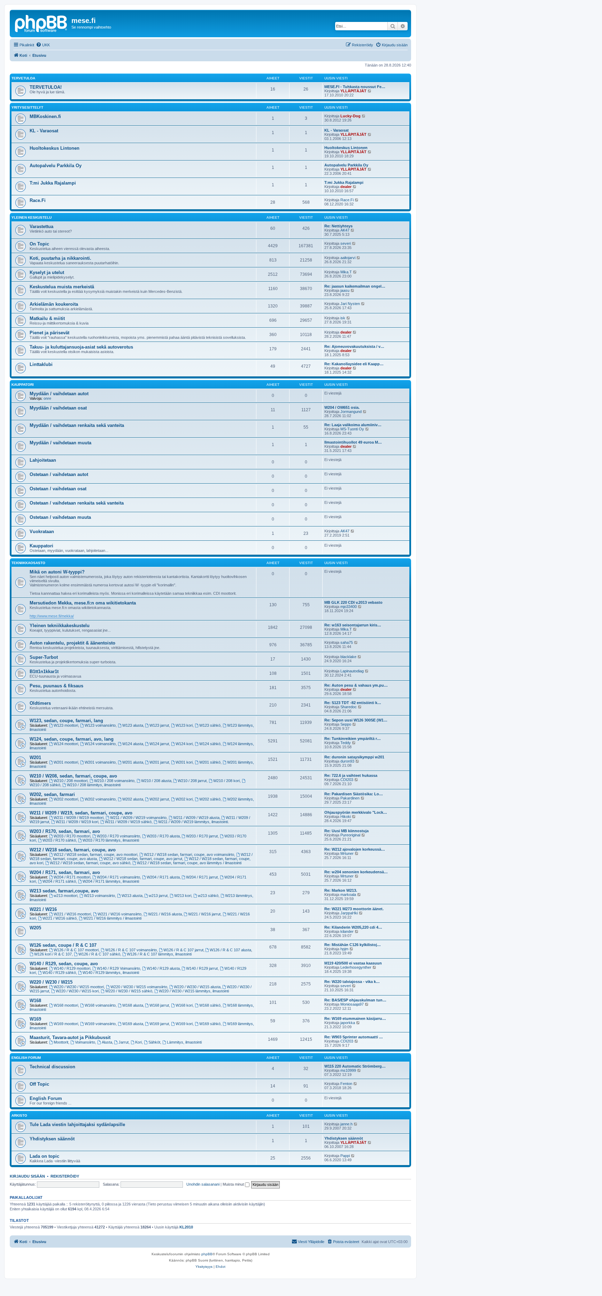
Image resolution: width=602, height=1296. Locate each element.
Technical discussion (52, 1066)
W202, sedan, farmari (52, 794)
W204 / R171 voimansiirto (118, 877)
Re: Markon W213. (340, 890)
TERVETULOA (23, 78)
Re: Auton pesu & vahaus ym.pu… (356, 685)
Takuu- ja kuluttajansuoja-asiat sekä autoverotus (81, 347)
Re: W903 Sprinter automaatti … (353, 1037)
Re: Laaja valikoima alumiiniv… (352, 425)
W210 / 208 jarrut (192, 781)
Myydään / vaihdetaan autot (59, 393)
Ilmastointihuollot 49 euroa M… (353, 442)
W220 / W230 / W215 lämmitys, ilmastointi (194, 991)
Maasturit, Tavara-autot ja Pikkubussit (70, 1037)
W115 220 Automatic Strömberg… (355, 1066)
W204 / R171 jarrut (202, 877)
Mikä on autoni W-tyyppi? (57, 572)
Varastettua (41, 226)
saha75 (346, 642)
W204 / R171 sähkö (59, 881)
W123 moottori (66, 725)
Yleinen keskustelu (31, 217)
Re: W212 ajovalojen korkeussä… (354, 849)
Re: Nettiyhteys (338, 226)
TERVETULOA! (46, 87)
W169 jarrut (159, 1024)
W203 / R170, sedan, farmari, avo (65, 831)
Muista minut (234, 1184)
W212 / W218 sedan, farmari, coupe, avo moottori (95, 854)
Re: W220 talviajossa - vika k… (352, 981)
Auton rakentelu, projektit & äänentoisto (72, 643)
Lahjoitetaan (43, 460)
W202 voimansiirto (100, 799)
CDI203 (346, 780)
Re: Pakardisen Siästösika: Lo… (353, 794)
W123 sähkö (210, 725)
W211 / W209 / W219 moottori (78, 817)
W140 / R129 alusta (163, 968)
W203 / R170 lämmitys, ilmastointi (111, 840)
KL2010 (186, 1227)
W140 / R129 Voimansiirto (118, 968)
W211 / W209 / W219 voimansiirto (138, 817)
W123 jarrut (159, 725)
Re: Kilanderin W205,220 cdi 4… (353, 927)
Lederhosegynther (355, 967)
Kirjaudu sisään (27, 1176)
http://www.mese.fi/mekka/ (52, 616)
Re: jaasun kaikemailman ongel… (354, 286)
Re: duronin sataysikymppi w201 (354, 757)
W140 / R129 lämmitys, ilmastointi (111, 972)
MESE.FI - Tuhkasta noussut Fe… (354, 87)
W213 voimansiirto (99, 895)
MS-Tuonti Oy (352, 429)
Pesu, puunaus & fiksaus (56, 685)
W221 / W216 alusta (165, 914)
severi (345, 243)
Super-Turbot (44, 657)
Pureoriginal (350, 835)
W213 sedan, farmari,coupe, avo (64, 890)
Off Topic (39, 1084)
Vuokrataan (42, 531)
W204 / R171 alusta (163, 877)
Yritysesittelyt (27, 107)
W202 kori (184, 799)
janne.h (346, 1124)
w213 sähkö (208, 895)
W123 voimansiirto (100, 725)
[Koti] (41, 22)
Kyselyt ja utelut (47, 272)
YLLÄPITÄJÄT (353, 91)
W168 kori (184, 1005)
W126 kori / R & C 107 (53, 954)
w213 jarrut (158, 895)
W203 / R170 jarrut (202, 836)
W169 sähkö (210, 1024)
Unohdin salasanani (202, 1184)
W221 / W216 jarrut (204, 914)
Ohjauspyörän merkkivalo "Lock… (355, 812)
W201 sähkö (210, 762)
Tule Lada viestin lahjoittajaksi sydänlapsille (77, 1124)
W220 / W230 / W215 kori (77, 991)
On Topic (39, 244)
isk (342, 318)
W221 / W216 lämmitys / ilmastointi (112, 918)
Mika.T (346, 272)
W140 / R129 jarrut (202, 968)
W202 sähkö (210, 799)
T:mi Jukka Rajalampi (53, 183)
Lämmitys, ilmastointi (184, 1042)
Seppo (345, 724)
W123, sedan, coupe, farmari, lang (66, 720)
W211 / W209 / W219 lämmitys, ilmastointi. (193, 822)
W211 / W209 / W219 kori (77, 822)
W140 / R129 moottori (72, 968)
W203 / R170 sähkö (59, 840)
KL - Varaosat (44, 130)
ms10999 (348, 1070)
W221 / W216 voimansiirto (119, 914)
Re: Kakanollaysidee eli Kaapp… (354, 364)
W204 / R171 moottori (72, 877)
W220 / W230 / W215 (51, 982)
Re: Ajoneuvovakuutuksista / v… (354, 346)
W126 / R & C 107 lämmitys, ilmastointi (159, 954)
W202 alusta (132, 799)
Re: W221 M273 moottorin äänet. (354, 909)
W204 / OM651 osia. (342, 407)
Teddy (345, 743)
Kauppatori (22, 385)
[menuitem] (43, 45)
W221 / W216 (43, 909)
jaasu (344, 290)
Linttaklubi (41, 364)
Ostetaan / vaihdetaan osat (58, 488)
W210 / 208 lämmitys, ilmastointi (94, 785)
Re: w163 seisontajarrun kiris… (352, 625)
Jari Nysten (350, 304)
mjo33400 (348, 606)
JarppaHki (349, 913)
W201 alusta (132, 762)
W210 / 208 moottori (70, 781)
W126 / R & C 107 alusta (230, 950)
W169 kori (184, 1024)
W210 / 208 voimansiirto (114, 781)
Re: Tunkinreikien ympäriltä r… (352, 738)
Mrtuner (347, 853)
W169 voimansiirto (100, 1024)
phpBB (207, 1254)
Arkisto (19, 1115)
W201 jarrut (159, 762)
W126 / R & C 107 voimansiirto (131, 950)
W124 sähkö (210, 744)
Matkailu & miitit (47, 318)
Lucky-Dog (350, 116)
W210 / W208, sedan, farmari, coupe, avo (73, 776)
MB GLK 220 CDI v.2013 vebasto (353, 602)
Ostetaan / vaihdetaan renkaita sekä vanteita (77, 503)
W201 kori (184, 762)
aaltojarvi (347, 258)
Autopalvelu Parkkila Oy (56, 165)
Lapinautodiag (352, 671)
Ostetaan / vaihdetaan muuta (60, 517)
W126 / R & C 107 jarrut (183, 950)
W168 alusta (132, 1005)
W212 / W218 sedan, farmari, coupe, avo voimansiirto (189, 854)
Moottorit (61, 1042)
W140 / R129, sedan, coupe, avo (64, 963)
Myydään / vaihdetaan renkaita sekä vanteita (77, 425)
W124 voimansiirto (100, 744)
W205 (35, 927)
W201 (35, 757)
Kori (138, 1042)
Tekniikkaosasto (28, 563)
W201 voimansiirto (100, 762)
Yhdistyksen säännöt (52, 1138)
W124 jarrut (159, 744)
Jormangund (351, 411)
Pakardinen (350, 798)
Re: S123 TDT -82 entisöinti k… (352, 703)
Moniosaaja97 (352, 1004)
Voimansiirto (85, 1042)
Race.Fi (38, 200)
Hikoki (345, 816)
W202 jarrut (159, 799)
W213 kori (182, 895)
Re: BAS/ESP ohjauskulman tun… (355, 1000)
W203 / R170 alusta (163, 836)
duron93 (347, 761)
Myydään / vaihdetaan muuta (60, 442)
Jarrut (123, 1042)
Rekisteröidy (65, 1176)
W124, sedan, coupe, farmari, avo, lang (72, 739)
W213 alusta (132, 895)
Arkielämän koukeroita (54, 304)
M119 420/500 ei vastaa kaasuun (353, 963)
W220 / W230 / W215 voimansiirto (138, 987)
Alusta (107, 1042)
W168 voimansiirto (100, 1005)
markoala (348, 894)
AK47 (344, 230)
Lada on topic (44, 1156)
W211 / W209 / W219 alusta (196, 817)
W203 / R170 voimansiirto (118, 836)
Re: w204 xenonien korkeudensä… (356, 872)
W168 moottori (66, 1005)
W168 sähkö (210, 1005)
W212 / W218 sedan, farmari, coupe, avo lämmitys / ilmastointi (189, 863)
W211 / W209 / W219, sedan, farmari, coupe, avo (81, 812)
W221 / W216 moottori (72, 914)
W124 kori (184, 744)
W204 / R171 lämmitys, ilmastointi (111, 881)
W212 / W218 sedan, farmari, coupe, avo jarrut (142, 859)
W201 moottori (66, 762)
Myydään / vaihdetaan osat (58, 408)
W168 (35, 1000)
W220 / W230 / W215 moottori (79, 987)
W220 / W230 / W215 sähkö (128, 991)
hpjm (344, 949)
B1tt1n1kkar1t (44, 671)
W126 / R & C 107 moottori (76, 950)
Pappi (345, 1156)
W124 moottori (66, 744)
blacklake (348, 657)
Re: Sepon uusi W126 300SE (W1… (355, 720)
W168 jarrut (159, 1005)
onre (47, 398)
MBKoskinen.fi (45, 116)
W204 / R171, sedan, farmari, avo (65, 872)
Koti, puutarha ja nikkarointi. (60, 258)
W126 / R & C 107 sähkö (99, 954)
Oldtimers (40, 703)
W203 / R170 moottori (72, 836)
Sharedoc (348, 707)
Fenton (346, 1084)
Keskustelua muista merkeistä (62, 286)
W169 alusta (132, 1024)
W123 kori (184, 725)
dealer (346, 187)
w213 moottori (65, 895)
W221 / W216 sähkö (60, 918)
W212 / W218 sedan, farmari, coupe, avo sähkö (90, 863)
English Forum (26, 1058)
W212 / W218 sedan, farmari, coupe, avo (73, 849)
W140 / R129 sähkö (59, 972)
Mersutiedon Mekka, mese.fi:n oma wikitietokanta (83, 603)
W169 (35, 1019)
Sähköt (154, 1042)
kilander (347, 931)
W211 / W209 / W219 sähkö (128, 822)
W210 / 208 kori (226, 781)
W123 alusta (132, 725)
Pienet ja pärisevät (49, 332)
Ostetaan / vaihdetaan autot (59, 474)
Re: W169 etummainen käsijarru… (355, 1018)
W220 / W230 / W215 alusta (197, 987)
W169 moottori (66, 1024)
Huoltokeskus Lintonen (54, 148)
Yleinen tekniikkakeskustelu (60, 625)
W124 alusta (132, 744)
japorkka (347, 1023)
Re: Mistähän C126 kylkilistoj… (352, 945)
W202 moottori (66, 799)
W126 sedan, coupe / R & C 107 (63, 945)
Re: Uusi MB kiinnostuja (346, 831)
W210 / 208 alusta (156, 781)
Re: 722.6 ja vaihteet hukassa (350, 775)
